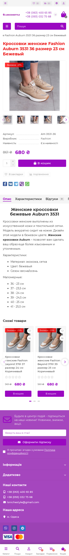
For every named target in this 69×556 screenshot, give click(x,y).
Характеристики (28, 199)
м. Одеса (13, 516)
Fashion (46, 138)
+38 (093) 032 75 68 (38, 16)
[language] (56, 3)
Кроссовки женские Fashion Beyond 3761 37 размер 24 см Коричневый (16, 364)
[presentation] (3, 120)
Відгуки (54, 199)
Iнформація (12, 465)
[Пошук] (62, 26)
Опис (7, 199)
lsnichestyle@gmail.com (23, 502)
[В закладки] (29, 331)
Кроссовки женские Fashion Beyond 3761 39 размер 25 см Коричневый (49, 364)
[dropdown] (5, 3)
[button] (30, 401)
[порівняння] (29, 338)
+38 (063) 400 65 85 (38, 12)
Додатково (11, 475)
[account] (63, 3)
